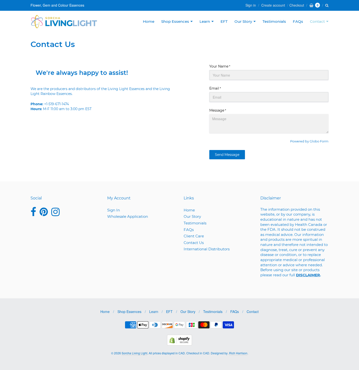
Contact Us (194, 242)
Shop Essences (175, 21)
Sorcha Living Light (134, 353)
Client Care (194, 236)
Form (324, 141)
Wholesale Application (127, 216)
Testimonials (274, 21)
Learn (205, 21)
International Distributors (207, 249)
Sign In (113, 210)
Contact (317, 21)
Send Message (227, 154)
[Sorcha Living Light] (64, 21)
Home (148, 21)
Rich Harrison (238, 353)
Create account (273, 5)
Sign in (250, 5)
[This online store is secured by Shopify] (179, 344)
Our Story (243, 21)
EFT (224, 21)
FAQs (298, 21)
